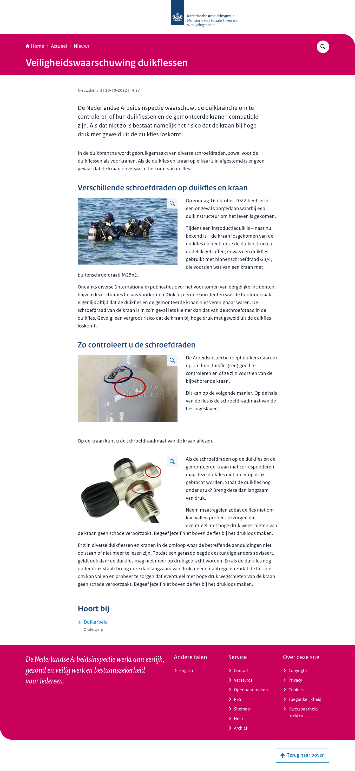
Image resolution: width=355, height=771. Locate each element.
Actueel (59, 46)
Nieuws (82, 46)
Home (37, 46)
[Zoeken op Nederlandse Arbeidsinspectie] (323, 47)
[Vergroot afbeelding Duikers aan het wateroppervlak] (172, 203)
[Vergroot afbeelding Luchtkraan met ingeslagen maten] (172, 462)
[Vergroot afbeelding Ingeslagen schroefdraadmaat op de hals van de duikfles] (172, 360)
